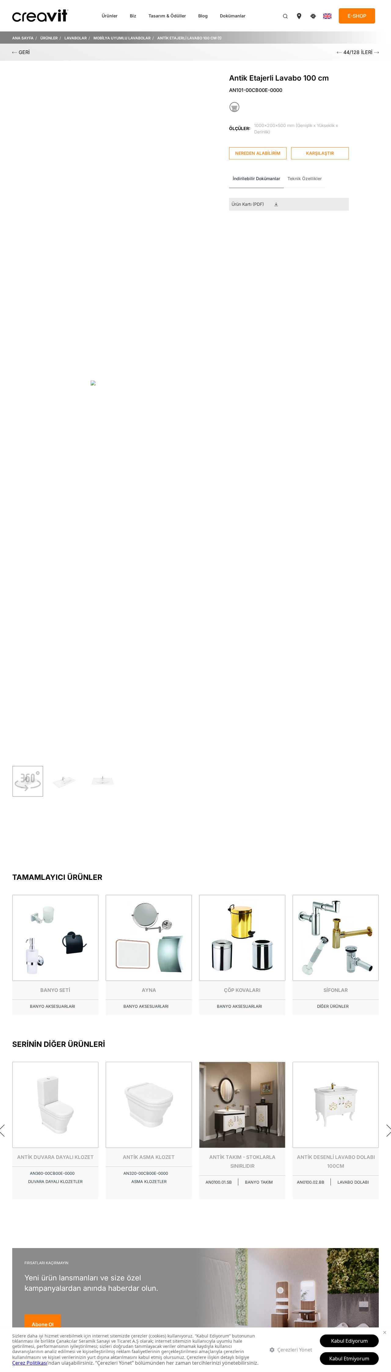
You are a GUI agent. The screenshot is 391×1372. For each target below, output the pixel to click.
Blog (203, 15)
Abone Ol (42, 1324)
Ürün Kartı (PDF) (248, 204)
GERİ (23, 52)
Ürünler (110, 15)
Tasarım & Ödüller (167, 15)
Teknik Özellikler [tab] (304, 178)
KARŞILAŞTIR (320, 153)
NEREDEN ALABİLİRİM (257, 153)
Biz (133, 15)
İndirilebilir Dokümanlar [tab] (256, 178)
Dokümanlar (233, 15)
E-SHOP (357, 16)
